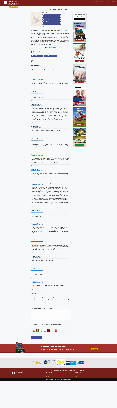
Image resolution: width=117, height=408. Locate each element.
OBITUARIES (111, 4)
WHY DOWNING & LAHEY (51, 370)
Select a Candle (35, 327)
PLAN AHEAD (98, 4)
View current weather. (51, 47)
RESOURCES (104, 4)
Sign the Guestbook (48, 19)
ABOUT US (81, 4)
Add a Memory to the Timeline (50, 17)
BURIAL (86, 4)
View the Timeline (36, 55)
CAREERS (77, 370)
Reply (32, 73)
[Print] (44, 27)
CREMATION (91, 4)
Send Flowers (47, 21)
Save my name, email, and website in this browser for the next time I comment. (47, 324)
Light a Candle (47, 14)
